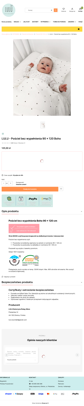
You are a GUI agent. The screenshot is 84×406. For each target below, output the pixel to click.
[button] (55, 10)
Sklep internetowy (39, 403)
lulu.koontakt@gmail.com (18, 320)
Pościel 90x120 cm (41, 34)
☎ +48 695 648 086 (35, 384)
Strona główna (6, 34)
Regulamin (3, 381)
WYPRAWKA (15, 34)
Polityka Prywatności (6, 384)
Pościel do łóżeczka (27, 34)
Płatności (61, 384)
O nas (31, 381)
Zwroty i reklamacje (64, 386)
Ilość (3, 179)
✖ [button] (79, 29)
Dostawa (61, 381)
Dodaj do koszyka (30, 189)
